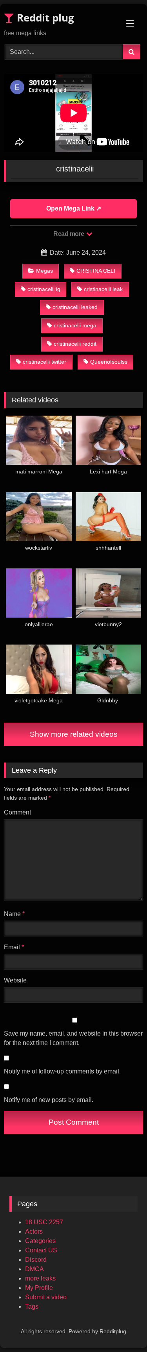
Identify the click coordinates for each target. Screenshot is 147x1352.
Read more (69, 233)
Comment (17, 812)
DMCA (34, 1269)
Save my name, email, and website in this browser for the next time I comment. (73, 1038)
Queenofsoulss (108, 362)
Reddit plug (44, 18)
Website (15, 980)
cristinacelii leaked (75, 307)
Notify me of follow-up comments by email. (62, 1071)
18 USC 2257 (44, 1222)
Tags (31, 1306)
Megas (44, 271)
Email (14, 947)
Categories (40, 1241)
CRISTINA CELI (95, 271)
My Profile (39, 1287)
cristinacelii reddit (75, 344)
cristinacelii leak (103, 289)
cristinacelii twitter (44, 362)
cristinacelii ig (43, 289)
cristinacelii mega (75, 325)
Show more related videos (74, 734)
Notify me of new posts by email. (48, 1100)
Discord (36, 1259)
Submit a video (46, 1297)
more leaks (40, 1278)
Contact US (41, 1250)
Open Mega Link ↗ (73, 208)
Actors (34, 1231)
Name (14, 914)
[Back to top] (122, 1328)
